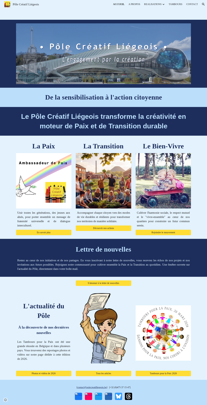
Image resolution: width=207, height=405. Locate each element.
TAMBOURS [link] (175, 4)
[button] (203, 4)
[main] (103, 97)
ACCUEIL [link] (119, 4)
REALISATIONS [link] (153, 4)
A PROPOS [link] (134, 4)
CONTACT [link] (192, 4)
